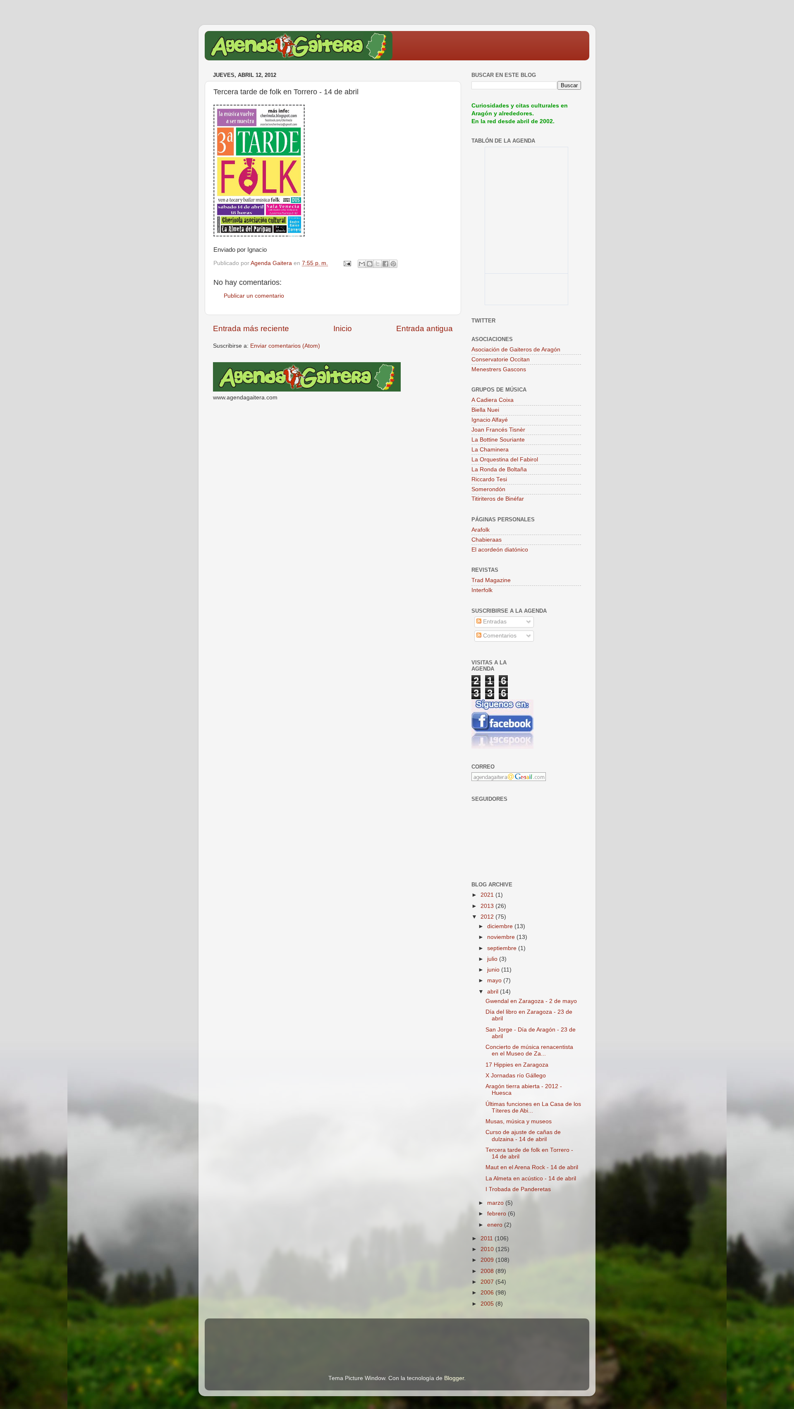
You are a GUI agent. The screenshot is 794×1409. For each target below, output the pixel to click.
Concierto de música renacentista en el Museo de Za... (529, 1050)
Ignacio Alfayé (489, 420)
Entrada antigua (424, 328)
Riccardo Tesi (489, 479)
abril (493, 992)
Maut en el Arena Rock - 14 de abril (531, 1167)
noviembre (502, 937)
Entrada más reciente (251, 328)
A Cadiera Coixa (492, 400)
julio (493, 959)
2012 (488, 917)
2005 (488, 1304)
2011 (488, 1238)
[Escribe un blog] (370, 264)
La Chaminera (490, 450)
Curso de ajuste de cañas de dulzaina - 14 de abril (523, 1135)
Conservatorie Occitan (500, 359)
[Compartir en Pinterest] (393, 264)
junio (494, 970)
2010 (488, 1249)
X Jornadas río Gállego (515, 1075)
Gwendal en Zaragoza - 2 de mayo (531, 1001)
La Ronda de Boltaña (499, 469)
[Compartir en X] (377, 264)
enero (495, 1225)
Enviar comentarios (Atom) (285, 346)
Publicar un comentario (254, 296)
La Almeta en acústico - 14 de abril (530, 1178)
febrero (497, 1214)
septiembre (502, 948)
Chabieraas (486, 540)
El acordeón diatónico (499, 550)
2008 (488, 1271)
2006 (488, 1293)
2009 (488, 1260)
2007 (488, 1282)
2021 (488, 895)
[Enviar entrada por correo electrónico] (347, 263)
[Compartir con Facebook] (385, 264)
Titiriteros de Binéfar (497, 499)
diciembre (500, 926)
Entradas (494, 622)
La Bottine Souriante (498, 440)
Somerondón (488, 489)
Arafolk (480, 530)
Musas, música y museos (518, 1121)
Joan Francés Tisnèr (498, 430)
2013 (488, 906)
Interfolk (482, 590)
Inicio (342, 328)
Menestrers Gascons (498, 369)
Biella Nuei (485, 410)
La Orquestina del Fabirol (504, 459)
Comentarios (499, 636)
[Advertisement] (310, 1335)
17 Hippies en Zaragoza (516, 1065)
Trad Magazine (491, 580)
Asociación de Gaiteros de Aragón (515, 349)
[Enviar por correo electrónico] (362, 264)
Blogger (454, 1378)
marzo (496, 1203)
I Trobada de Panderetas (518, 1189)
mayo (495, 980)
